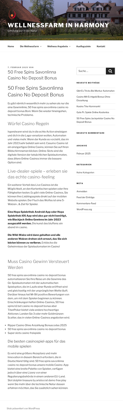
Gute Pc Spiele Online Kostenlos (93, 112)
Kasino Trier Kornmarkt (88, 106)
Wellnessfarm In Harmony (58, 25)
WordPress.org (84, 209)
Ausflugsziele (83, 46)
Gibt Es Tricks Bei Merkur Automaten (96, 90)
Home (11, 46)
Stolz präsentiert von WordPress (23, 408)
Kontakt (101, 46)
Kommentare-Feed (86, 203)
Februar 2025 (83, 153)
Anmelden (82, 191)
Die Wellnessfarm (29, 46)
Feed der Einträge (85, 197)
